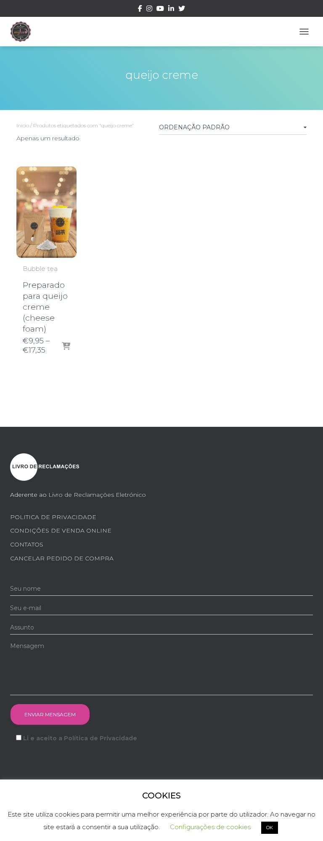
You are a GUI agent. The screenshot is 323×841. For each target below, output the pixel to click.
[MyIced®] (23, 31)
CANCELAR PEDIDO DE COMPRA (62, 558)
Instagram (149, 9)
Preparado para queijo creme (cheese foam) (45, 307)
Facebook (140, 9)
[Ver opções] (66, 347)
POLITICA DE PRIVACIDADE (53, 517)
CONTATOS (26, 544)
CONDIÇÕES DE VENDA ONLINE (60, 530)
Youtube (160, 9)
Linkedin (171, 9)
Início (22, 125)
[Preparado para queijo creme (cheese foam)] (46, 212)
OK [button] (269, 827)
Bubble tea (40, 269)
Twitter (181, 9)
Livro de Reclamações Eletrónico (97, 494)
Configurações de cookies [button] (210, 827)
